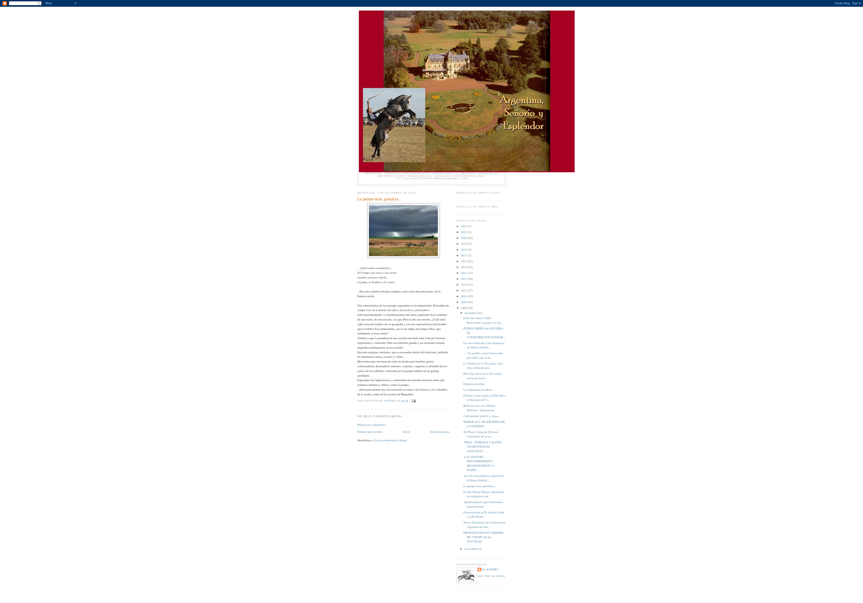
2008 (464, 308)
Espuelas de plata (474, 384)
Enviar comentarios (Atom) (390, 440)
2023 (464, 226)
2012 (464, 285)
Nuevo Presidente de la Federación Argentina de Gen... (484, 524)
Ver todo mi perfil (491, 576)
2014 (464, 273)
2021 (464, 232)
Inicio (406, 432)
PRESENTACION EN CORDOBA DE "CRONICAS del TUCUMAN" (483, 537)
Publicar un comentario (371, 425)
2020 (464, 238)
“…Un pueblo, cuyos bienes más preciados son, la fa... (483, 355)
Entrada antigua (439, 432)
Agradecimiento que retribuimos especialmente (483, 504)
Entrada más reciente (370, 432)
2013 (464, 279)
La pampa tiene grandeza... (479, 486)
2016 (464, 261)
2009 (464, 302)
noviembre (471, 549)
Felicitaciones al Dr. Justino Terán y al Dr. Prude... (483, 514)
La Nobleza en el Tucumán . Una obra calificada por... (483, 365)
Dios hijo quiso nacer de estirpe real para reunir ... (482, 375)
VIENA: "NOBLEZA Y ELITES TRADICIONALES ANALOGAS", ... (482, 446)
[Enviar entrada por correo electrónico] (414, 401)
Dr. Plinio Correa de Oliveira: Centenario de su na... (481, 434)
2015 (464, 267)
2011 (464, 290)
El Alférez (490, 569)
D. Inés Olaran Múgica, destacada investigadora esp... (483, 494)
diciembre (471, 313)
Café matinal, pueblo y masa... (481, 416)
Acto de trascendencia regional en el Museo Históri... (484, 478)
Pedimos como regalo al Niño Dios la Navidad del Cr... (484, 397)
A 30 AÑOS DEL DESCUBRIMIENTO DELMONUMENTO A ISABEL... (478, 463)
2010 (464, 296)
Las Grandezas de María (477, 390)
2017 (464, 255)
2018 (464, 249)
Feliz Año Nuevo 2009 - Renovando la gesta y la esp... (483, 320)
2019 (464, 244)
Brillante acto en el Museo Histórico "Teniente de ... (480, 408)
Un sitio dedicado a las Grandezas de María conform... (483, 345)
